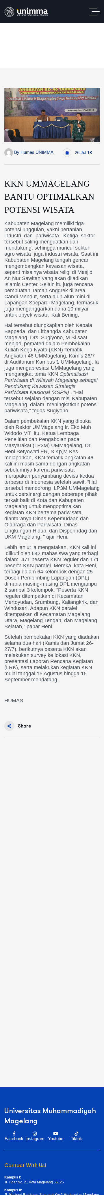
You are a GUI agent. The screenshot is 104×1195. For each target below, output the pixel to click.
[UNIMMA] (26, 12)
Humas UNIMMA (37, 152)
